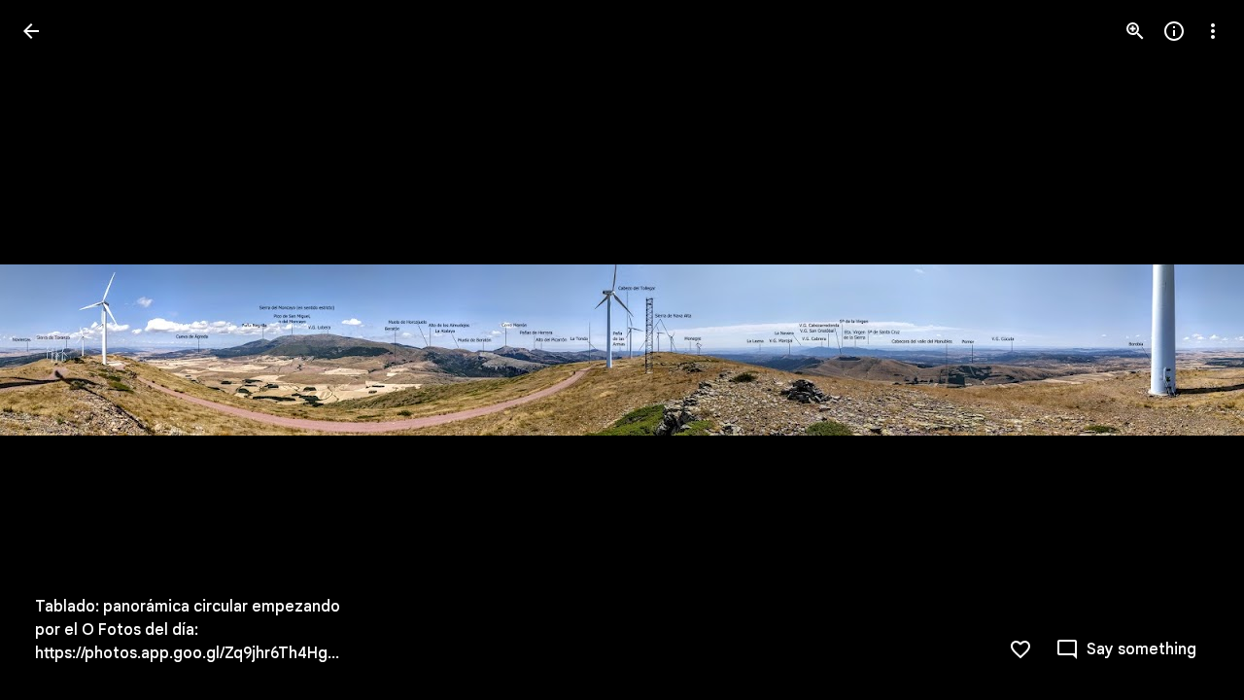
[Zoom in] (1135, 31)
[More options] (1212, 31)
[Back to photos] (31, 31)
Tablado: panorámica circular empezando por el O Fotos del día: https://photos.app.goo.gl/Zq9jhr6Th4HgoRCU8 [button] (190, 630)
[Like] (1020, 649)
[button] (54, 350)
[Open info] (1174, 31)
